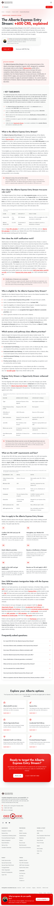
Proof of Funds (40, 842)
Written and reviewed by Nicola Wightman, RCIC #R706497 (22, 38)
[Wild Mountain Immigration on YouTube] (9, 822)
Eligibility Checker (23, 860)
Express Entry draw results (23, 272)
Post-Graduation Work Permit (43, 835)
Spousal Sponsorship (6, 862)
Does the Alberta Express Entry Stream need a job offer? (18, 654)
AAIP (3, 589)
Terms (44, 892)
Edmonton (39, 887)
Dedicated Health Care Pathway (11, 609)
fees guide (29, 615)
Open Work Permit (41, 838)
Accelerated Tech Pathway (33, 607)
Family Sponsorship (6, 860)
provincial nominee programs (39, 609)
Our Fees (21, 875)
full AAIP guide (11, 370)
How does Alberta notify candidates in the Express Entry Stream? (20, 645)
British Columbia (23, 833)
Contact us (21, 880)
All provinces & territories (25, 847)
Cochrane (28, 887)
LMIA (38, 833)
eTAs (38, 853)
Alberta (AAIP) (15, 11)
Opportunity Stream (18, 123)
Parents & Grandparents (7, 872)
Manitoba (21, 838)
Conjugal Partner (5, 867)
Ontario (21, 840)
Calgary (33, 887)
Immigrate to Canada (6, 830)
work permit (34, 611)
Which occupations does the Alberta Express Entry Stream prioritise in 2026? (23, 677)
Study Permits (40, 840)
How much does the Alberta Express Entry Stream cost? (18, 673)
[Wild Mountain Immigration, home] (6, 2)
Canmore (19, 887)
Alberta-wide (45, 887)
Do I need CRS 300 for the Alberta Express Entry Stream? (18, 641)
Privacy (40, 892)
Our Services (22, 873)
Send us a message (8, 810)
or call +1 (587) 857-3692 (32, 775)
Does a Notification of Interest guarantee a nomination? (18, 659)
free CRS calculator (12, 229)
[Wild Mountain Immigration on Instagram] (3, 822)
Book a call (49, 7)
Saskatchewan (22, 835)
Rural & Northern (5, 842)
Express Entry (27, 68)
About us (21, 878)
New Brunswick (22, 845)
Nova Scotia (22, 842)
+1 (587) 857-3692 (8, 807)
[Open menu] (51, 2)
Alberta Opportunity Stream (19, 386)
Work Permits (40, 830)
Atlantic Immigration (6, 840)
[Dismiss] (51, 895)
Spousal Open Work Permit (8, 865)
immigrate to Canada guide (9, 615)
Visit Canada (40, 848)
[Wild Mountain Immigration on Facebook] (6, 822)
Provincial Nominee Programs (8, 838)
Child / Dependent (6, 870)
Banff (24, 887)
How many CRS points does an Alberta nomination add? (18, 650)
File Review (33, 619)
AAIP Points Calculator (24, 865)
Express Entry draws (23, 867)
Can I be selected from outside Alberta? (14, 668)
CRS (5, 593)
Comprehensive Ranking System (9, 835)
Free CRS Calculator (23, 862)
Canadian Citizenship (6, 847)
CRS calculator (22, 613)
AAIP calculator (11, 613)
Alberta (20, 830)
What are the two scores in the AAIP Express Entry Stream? (19, 664)
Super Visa (4, 874)
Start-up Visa (5, 845)
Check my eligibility (41, 899)
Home (3, 11)
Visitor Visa (39, 851)
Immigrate (6, 7)
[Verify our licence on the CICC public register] (13, 816)
